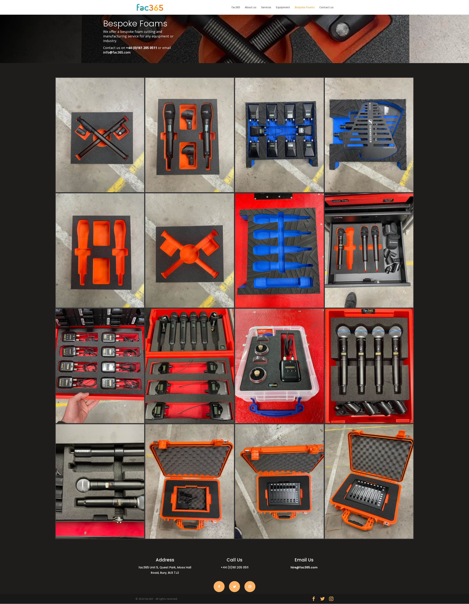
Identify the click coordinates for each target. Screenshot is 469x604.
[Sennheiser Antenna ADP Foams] (369, 191)
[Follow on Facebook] (219, 586)
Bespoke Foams (305, 7)
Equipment (283, 7)
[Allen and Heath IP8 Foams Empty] (189, 537)
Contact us (326, 7)
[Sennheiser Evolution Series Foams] (189, 422)
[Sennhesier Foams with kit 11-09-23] (189, 191)
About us (250, 7)
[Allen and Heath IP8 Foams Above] (279, 537)
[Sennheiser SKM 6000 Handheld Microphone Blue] (279, 306)
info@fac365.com (117, 52)
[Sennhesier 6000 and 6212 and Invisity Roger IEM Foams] (279, 422)
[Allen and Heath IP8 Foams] (369, 537)
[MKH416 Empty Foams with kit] (100, 191)
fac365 (235, 7)
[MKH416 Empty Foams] (189, 306)
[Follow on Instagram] (249, 586)
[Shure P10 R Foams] (279, 191)
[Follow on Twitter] (234, 586)
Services (266, 7)
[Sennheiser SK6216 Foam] (100, 422)
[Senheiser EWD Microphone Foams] (100, 306)
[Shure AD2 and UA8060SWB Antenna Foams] (100, 537)
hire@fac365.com (304, 567)
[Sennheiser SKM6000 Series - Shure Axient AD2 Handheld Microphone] (369, 306)
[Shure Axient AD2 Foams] (369, 422)
